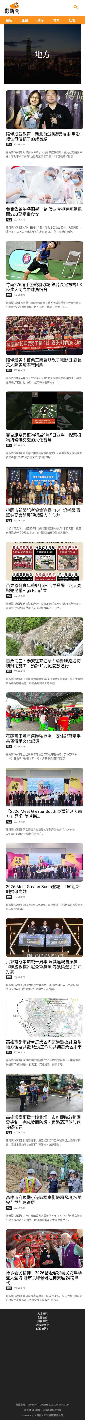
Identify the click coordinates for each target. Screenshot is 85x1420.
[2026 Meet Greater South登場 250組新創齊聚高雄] (44, 862)
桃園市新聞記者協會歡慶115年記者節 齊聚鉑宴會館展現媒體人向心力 (43, 513)
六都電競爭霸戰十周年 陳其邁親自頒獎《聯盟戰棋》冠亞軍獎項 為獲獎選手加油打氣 (44, 966)
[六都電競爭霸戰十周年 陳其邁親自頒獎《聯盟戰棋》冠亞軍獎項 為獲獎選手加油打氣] (44, 937)
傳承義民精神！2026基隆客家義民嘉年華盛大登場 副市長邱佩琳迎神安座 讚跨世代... (44, 1277)
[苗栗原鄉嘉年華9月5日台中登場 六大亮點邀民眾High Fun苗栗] (44, 561)
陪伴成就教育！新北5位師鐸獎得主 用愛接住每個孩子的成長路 (43, 136)
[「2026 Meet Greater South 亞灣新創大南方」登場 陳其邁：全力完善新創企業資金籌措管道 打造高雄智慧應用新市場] (44, 787)
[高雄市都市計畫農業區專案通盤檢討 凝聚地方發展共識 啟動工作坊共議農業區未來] (44, 1017)
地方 (9, 144)
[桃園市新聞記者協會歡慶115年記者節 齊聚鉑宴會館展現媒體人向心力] (44, 486)
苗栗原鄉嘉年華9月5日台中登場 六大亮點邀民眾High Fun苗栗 (43, 588)
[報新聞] (12, 8)
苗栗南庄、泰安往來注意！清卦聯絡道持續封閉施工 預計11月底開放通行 (43, 663)
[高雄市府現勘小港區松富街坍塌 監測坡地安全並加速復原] (44, 1173)
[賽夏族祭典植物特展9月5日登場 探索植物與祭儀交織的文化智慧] (44, 410)
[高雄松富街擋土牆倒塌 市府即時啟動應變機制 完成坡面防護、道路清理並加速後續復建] (44, 1093)
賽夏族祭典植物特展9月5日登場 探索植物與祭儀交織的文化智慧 (43, 437)
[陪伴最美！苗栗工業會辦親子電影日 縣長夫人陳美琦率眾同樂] (44, 335)
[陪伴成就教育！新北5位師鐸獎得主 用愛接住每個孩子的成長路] (44, 109)
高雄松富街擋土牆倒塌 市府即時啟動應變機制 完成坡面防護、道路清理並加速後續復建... (43, 1122)
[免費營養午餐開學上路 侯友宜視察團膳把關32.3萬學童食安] (44, 185)
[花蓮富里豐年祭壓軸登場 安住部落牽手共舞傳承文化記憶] (44, 711)
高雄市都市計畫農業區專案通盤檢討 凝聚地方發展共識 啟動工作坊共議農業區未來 (44, 1044)
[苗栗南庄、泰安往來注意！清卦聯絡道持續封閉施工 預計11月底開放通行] (44, 636)
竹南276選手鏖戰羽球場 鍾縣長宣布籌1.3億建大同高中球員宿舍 (44, 287)
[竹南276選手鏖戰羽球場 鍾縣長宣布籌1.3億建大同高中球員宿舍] (44, 260)
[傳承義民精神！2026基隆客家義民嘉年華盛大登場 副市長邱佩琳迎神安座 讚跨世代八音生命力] (44, 1248)
